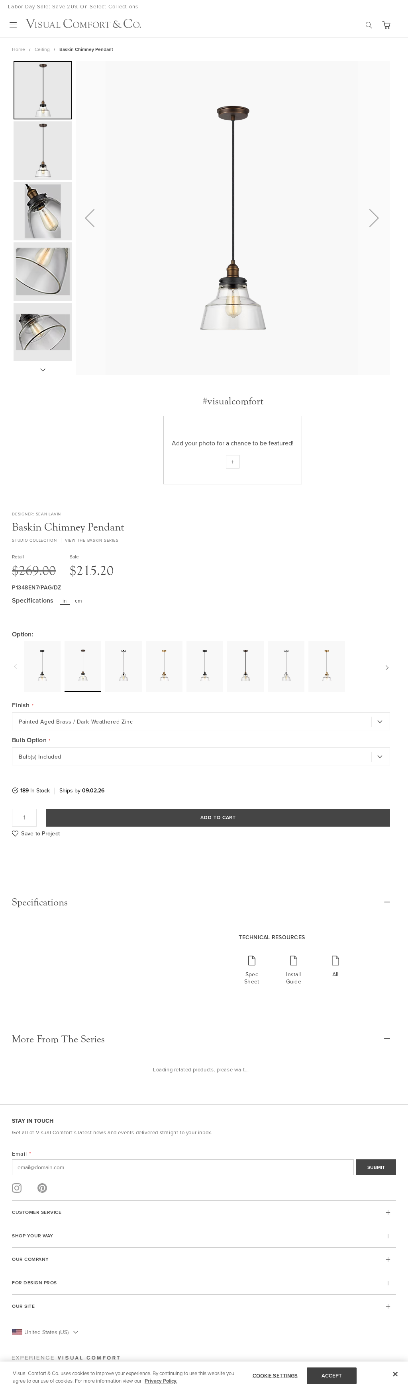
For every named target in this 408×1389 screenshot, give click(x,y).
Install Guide (293, 977)
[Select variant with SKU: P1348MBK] (204, 666)
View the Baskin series (92, 540)
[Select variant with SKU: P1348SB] (326, 666)
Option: (22, 634)
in (65, 600)
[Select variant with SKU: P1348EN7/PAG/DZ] (83, 666)
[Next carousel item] (385, 666)
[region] (204, 1375)
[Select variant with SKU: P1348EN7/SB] (164, 666)
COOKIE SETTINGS (275, 1375)
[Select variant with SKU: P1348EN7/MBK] (42, 666)
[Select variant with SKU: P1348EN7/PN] (123, 666)
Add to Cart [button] (218, 817)
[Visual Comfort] (83, 25)
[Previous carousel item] (16, 666)
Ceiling (42, 49)
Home (18, 49)
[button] (386, 25)
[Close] (395, 1374)
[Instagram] (17, 1188)
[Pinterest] (42, 1188)
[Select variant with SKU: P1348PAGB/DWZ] (245, 666)
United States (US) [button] (46, 1332)
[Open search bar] (369, 25)
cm (78, 600)
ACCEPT (332, 1375)
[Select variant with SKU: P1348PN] (286, 666)
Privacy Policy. (161, 1381)
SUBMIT (376, 1167)
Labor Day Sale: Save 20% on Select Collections (73, 6)
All (335, 974)
